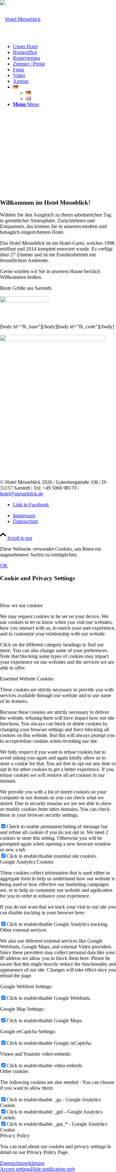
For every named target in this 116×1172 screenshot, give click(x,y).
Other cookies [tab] (14, 1071)
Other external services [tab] (23, 930)
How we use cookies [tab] (21, 605)
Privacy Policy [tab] (15, 1135)
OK (4, 565)
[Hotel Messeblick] (20, 19)
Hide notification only (53, 1169)
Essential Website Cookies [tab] (26, 678)
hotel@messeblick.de (21, 493)
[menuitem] (64, 46)
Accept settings (15, 1169)
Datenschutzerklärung (22, 1163)
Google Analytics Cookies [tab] (26, 862)
